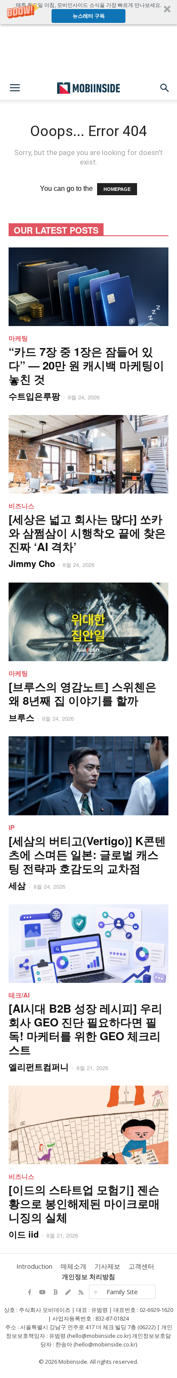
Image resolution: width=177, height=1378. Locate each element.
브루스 (21, 717)
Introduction (34, 1266)
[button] (88, 12)
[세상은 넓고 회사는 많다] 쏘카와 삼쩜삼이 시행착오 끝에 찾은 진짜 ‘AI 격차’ (87, 532)
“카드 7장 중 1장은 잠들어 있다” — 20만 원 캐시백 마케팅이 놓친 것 (86, 365)
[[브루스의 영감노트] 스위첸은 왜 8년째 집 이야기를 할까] (88, 622)
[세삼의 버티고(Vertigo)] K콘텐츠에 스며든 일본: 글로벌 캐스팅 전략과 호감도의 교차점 (87, 854)
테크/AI (19, 995)
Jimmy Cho (32, 563)
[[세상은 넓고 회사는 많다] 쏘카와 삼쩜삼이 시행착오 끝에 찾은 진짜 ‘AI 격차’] (88, 454)
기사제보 (107, 1266)
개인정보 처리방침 (88, 1276)
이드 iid (24, 1234)
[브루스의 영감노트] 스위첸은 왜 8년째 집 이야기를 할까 (82, 693)
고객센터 (141, 1266)
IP (12, 827)
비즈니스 (21, 505)
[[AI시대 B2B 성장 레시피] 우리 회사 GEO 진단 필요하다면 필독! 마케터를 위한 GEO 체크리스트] (88, 943)
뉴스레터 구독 (89, 15)
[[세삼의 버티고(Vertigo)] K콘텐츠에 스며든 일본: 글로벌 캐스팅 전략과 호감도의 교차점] (88, 775)
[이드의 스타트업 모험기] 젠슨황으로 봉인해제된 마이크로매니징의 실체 (84, 1203)
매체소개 (73, 1266)
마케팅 (18, 338)
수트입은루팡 (34, 396)
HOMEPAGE (117, 189)
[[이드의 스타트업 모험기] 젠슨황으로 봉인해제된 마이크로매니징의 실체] (88, 1125)
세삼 (17, 885)
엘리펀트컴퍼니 (39, 1066)
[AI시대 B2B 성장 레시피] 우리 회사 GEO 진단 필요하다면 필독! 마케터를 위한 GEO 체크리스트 (85, 1029)
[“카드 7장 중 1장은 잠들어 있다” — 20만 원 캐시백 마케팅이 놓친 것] (88, 286)
